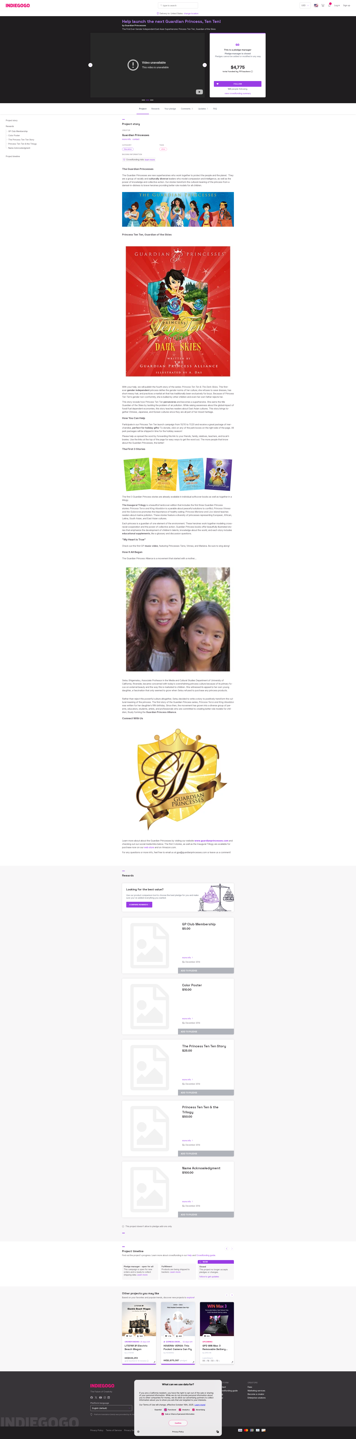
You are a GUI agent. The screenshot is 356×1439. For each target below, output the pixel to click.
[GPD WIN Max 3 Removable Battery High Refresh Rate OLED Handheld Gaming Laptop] (217, 1319)
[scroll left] (90, 65)
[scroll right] (205, 65)
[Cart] (323, 5)
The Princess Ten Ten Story (21, 139)
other (163, 149)
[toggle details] (155, 1363)
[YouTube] (100, 1397)
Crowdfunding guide (205, 1255)
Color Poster (14, 135)
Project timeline (13, 156)
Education (128, 149)
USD (303, 5)
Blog (221, 1394)
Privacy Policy (96, 1430)
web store (149, 847)
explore (190, 1297)
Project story (12, 120)
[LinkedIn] (108, 1397)
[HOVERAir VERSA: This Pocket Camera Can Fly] (178, 1319)
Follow (238, 84)
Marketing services (256, 1390)
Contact (222, 1387)
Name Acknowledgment (19, 148)
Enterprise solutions (257, 1398)
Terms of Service (114, 1430)
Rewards (10, 126)
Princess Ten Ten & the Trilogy (22, 144)
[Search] (161, 5)
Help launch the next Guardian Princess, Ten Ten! (171, 21)
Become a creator (256, 1394)
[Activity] (329, 5)
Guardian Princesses (135, 25)
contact (136, 139)
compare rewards (138, 904)
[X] (96, 1397)
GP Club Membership (18, 131)
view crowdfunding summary (238, 93)
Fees (250, 1387)
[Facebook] (91, 1397)
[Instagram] (105, 1397)
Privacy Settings (131, 1430)
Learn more (142, 1275)
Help (189, 1255)
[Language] (316, 5)
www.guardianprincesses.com (211, 840)
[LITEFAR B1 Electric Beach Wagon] (139, 1319)
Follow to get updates (209, 1276)
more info (126, 139)
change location (191, 13)
